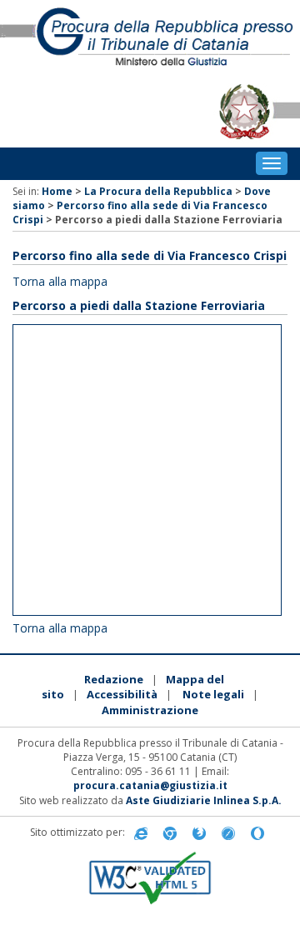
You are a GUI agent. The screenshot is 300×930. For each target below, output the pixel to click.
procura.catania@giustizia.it (150, 785)
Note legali (213, 694)
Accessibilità (122, 694)
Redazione (113, 679)
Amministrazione (150, 710)
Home (57, 191)
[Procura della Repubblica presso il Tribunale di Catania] (150, 38)
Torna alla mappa (60, 281)
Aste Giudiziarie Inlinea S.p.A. (204, 800)
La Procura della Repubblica (158, 191)
